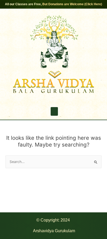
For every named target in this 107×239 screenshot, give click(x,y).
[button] (54, 111)
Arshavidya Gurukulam (54, 231)
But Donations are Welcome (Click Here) (72, 4)
